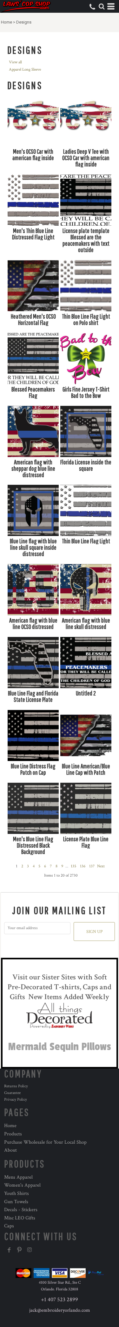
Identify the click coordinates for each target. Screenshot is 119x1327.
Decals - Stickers (20, 1209)
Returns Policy (16, 1086)
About (10, 1150)
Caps (9, 1226)
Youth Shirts (16, 1193)
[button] (101, 6)
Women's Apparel (22, 1185)
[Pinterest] (19, 1250)
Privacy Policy (15, 1099)
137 (92, 866)
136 (82, 866)
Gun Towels (16, 1201)
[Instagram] (29, 1250)
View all (15, 62)
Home (6, 22)
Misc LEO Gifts (19, 1218)
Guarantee (12, 1093)
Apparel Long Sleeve (25, 69)
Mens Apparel (18, 1177)
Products (13, 1134)
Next (101, 866)
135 (73, 866)
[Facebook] (9, 1250)
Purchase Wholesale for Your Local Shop (45, 1142)
